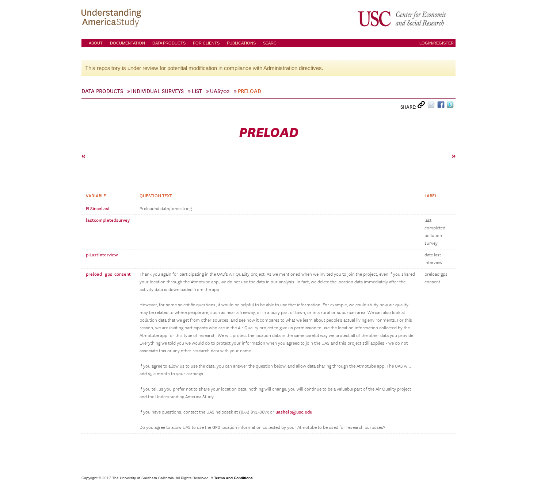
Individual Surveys (157, 91)
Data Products (169, 43)
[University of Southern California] (402, 18)
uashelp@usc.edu (293, 412)
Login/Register (436, 43)
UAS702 (220, 91)
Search (271, 43)
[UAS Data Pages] (112, 18)
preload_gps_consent (108, 274)
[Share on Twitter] (451, 106)
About (96, 43)
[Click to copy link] (422, 106)
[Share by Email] (432, 106)
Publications (241, 43)
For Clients (206, 43)
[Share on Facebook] (441, 106)
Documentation (127, 43)
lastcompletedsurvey (108, 220)
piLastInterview (102, 255)
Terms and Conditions (233, 478)
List (197, 91)
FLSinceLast (98, 209)
